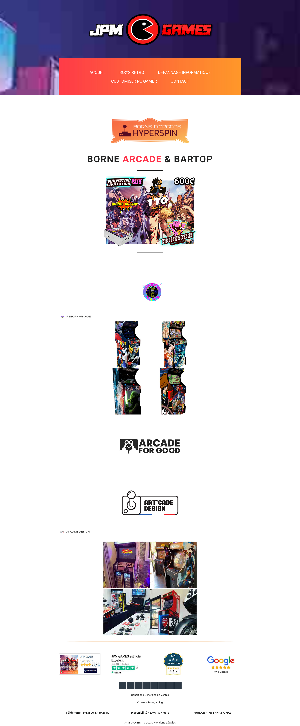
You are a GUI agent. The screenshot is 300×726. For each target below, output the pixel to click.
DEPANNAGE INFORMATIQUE (184, 72)
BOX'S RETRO (131, 72)
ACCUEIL (98, 72)
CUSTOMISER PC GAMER (134, 81)
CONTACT (180, 81)
